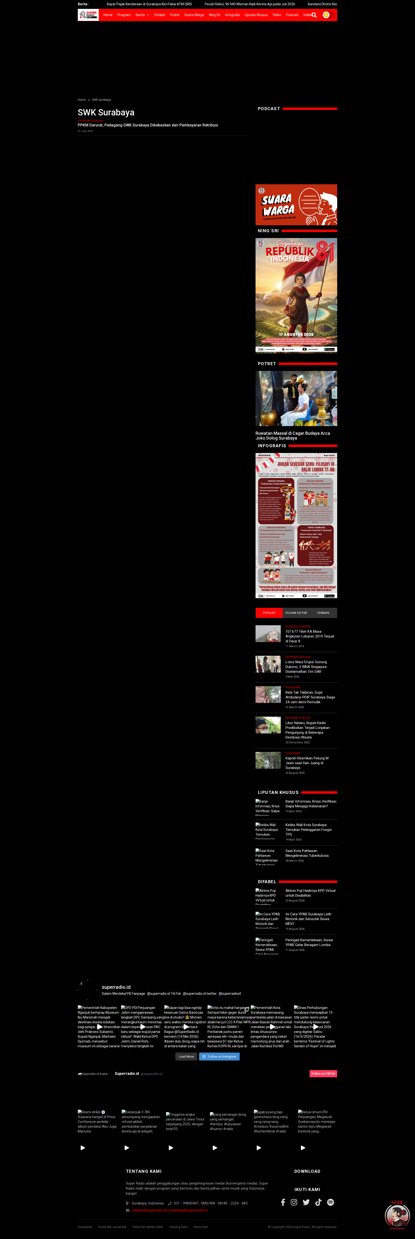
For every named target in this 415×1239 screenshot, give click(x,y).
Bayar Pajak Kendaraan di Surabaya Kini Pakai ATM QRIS (115, 4)
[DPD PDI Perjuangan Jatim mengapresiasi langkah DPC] (142, 1026)
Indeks (308, 15)
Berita (140, 15)
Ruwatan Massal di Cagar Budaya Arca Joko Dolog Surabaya (293, 436)
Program (124, 15)
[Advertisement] (207, 57)
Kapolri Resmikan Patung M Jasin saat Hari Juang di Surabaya (307, 763)
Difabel (159, 15)
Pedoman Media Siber (148, 1227)
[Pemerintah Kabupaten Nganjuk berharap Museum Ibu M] (99, 1026)
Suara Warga (194, 15)
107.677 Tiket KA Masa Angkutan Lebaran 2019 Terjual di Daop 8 (310, 636)
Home (108, 15)
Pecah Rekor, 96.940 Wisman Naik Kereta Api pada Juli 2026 (216, 4)
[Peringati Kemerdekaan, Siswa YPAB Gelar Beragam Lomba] (268, 950)
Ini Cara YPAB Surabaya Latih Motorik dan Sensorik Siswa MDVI (308, 919)
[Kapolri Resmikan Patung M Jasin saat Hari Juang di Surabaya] (268, 764)
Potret (175, 15)
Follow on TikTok (323, 1073)
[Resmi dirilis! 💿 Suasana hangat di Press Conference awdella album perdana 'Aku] (97, 1121)
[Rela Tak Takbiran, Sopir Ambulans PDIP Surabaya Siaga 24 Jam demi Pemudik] (268, 698)
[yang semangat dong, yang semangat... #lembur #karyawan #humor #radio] (229, 1121)
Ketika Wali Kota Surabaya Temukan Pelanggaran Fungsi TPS (309, 830)
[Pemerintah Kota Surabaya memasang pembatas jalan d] (272, 1026)
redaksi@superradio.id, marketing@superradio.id (170, 1210)
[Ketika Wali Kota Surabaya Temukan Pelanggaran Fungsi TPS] (268, 834)
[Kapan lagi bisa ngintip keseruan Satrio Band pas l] (186, 1026)
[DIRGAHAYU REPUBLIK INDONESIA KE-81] (296, 295)
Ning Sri (214, 15)
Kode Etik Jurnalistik (112, 1227)
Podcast (292, 15)
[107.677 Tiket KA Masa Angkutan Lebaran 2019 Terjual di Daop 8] (268, 637)
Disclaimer (85, 1227)
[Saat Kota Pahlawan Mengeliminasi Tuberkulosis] (268, 858)
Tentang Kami (178, 1227)
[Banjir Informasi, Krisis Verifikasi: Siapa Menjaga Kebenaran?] (268, 811)
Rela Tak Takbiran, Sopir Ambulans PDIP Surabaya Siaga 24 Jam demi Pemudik (310, 697)
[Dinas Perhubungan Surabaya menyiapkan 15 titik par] (315, 1026)
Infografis (232, 15)
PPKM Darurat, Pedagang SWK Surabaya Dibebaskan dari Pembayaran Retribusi (148, 125)
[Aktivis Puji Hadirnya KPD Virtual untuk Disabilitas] (268, 897)
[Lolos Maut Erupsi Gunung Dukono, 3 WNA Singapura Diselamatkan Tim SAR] (268, 668)
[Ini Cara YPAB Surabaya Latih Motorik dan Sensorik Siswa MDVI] (268, 924)
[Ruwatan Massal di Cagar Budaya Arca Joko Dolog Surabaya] (296, 398)
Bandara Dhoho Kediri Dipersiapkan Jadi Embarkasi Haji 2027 (319, 4)
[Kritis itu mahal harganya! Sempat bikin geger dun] (229, 1026)
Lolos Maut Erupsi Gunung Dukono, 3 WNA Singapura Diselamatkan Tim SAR (306, 667)
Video (277, 15)
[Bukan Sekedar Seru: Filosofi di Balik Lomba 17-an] (296, 525)
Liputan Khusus (256, 15)
